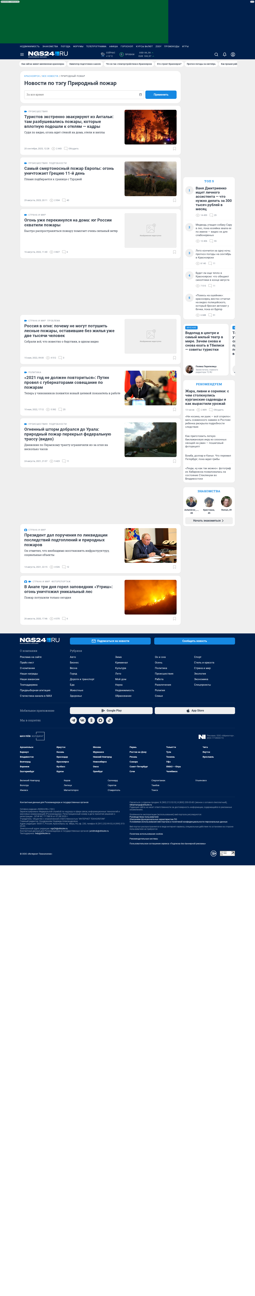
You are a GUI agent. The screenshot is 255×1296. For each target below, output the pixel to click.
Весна (73, 668)
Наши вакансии (29, 679)
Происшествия (164, 673)
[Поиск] (216, 54)
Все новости (50, 76)
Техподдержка (28, 684)
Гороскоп (127, 46)
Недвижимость (30, 46)
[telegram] (73, 720)
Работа (159, 679)
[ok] (91, 720)
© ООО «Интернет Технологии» (36, 853)
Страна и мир (202, 668)
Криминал (121, 662)
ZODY (159, 46)
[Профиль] (233, 54)
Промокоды (171, 46)
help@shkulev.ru (42, 833)
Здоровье (76, 695)
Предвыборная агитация (35, 690)
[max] (100, 720)
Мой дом (120, 679)
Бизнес (74, 662)
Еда (72, 684)
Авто (73, 657)
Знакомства (50, 46)
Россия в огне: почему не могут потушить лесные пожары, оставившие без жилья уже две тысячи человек (69, 330)
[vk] (82, 720)
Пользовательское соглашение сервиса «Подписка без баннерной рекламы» (168, 843)
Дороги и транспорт (82, 679)
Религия (160, 690)
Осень (158, 662)
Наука (118, 684)
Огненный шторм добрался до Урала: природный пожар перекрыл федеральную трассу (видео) (67, 434)
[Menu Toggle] (22, 54)
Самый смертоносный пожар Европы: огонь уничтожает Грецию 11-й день (69, 171)
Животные (76, 690)
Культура (120, 668)
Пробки (127, 54)
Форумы (78, 46)
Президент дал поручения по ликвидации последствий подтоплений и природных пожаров (66, 540)
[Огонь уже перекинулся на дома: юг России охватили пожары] (151, 230)
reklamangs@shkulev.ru (141, 805)
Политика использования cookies (146, 834)
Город (73, 673)
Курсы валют (144, 46)
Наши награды (29, 673)
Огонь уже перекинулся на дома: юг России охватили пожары (68, 222)
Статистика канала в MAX (36, 695)
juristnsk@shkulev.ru (99, 831)
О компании (27, 668)
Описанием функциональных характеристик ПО (153, 819)
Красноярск (32, 76)
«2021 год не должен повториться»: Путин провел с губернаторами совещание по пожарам (66, 382)
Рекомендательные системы (144, 839)
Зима (118, 657)
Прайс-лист (27, 662)
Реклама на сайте (31, 657)
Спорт (197, 657)
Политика (161, 668)
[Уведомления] (224, 54)
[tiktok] (109, 720)
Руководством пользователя (144, 817)
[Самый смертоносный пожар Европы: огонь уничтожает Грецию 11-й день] (151, 178)
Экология (200, 673)
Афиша (113, 46)
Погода (65, 46)
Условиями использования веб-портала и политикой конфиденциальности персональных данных (178, 822)
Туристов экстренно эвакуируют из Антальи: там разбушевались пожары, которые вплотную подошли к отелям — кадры (69, 121)
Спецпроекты (202, 684)
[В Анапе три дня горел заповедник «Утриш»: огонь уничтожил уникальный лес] (151, 597)
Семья (159, 695)
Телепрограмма (96, 46)
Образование (123, 695)
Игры (185, 46)
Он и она (160, 657)
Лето (118, 673)
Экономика (201, 679)
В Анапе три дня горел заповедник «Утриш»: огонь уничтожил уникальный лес (68, 589)
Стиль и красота (204, 662)
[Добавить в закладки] (174, 149)
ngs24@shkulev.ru (59, 828)
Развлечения (163, 684)
